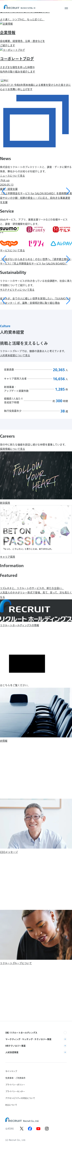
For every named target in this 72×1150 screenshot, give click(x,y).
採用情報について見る (12, 449)
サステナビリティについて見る (17, 290)
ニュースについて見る (12, 176)
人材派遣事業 (11, 1052)
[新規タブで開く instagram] (46, 1128)
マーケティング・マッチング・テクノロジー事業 (28, 1039)
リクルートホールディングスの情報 (19, 625)
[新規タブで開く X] (21, 1128)
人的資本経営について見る (15, 355)
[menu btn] (66, 8)
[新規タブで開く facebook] (29, 1128)
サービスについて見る (12, 250)
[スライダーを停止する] (4, 80)
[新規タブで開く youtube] (38, 1128)
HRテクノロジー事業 (15, 1045)
